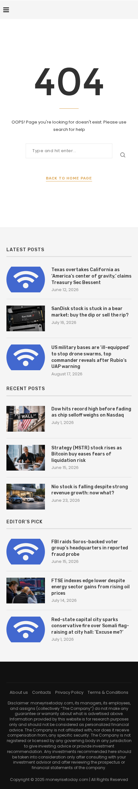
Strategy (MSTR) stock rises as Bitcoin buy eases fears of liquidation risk (86, 454)
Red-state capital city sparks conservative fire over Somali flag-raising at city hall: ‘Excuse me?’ (90, 626)
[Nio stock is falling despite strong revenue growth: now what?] (25, 496)
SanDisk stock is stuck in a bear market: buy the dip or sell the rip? (90, 312)
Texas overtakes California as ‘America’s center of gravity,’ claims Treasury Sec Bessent (91, 276)
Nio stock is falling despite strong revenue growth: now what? (89, 490)
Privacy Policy (69, 692)
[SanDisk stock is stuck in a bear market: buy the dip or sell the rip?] (25, 318)
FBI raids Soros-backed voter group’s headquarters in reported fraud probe (89, 548)
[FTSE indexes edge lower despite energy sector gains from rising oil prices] (25, 590)
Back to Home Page (69, 178)
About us (19, 692)
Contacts (41, 692)
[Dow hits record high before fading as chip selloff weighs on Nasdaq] (25, 419)
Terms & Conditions (108, 692)
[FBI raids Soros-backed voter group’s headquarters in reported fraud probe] (25, 551)
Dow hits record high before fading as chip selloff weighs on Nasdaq (91, 412)
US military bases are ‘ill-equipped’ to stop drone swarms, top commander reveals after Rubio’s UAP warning (90, 357)
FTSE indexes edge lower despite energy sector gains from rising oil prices (90, 587)
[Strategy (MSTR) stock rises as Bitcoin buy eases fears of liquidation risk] (25, 458)
